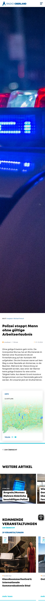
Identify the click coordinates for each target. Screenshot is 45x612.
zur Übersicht (8, 528)
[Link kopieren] (12, 437)
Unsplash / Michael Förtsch (15, 319)
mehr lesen (7, 596)
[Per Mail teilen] (15, 437)
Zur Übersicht (10, 450)
